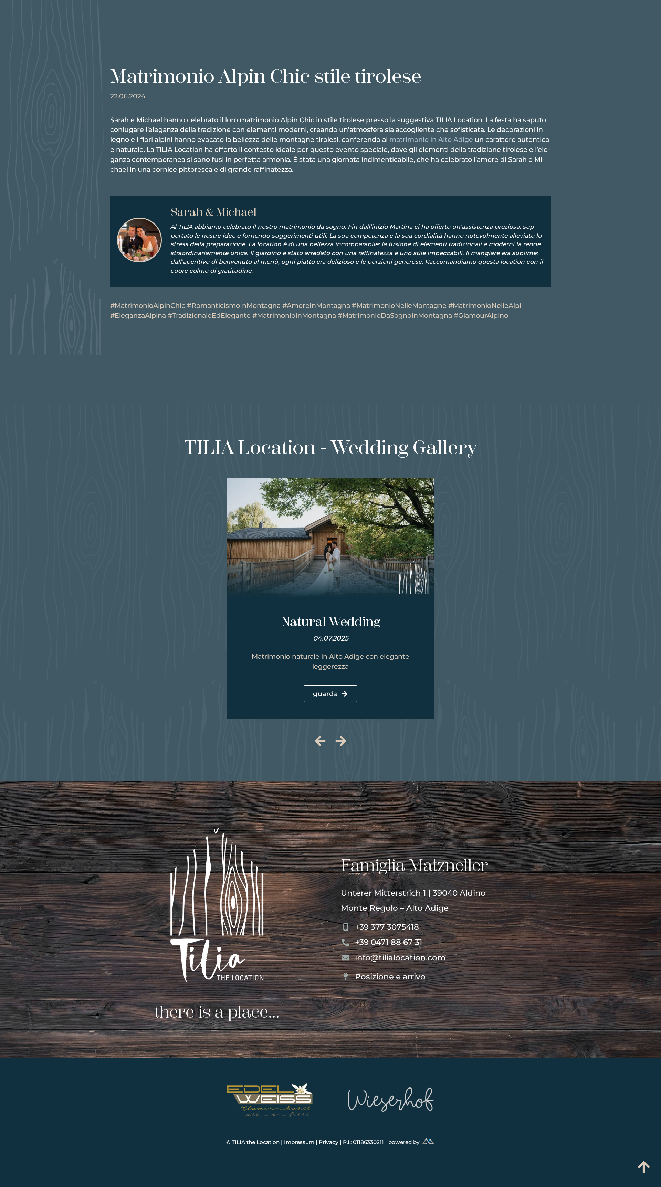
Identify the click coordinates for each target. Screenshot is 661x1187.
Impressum (300, 1142)
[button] (320, 741)
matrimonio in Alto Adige (431, 139)
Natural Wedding (330, 621)
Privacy (329, 1142)
